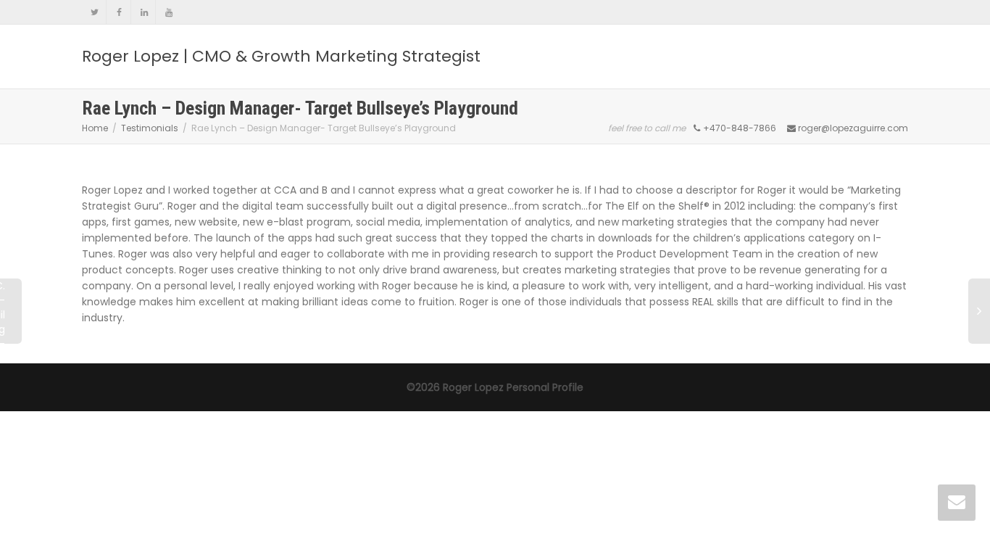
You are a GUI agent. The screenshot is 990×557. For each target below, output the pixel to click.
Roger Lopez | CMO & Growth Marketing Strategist (281, 56)
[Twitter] (95, 12)
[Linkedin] (144, 12)
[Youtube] (168, 12)
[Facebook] (119, 12)
